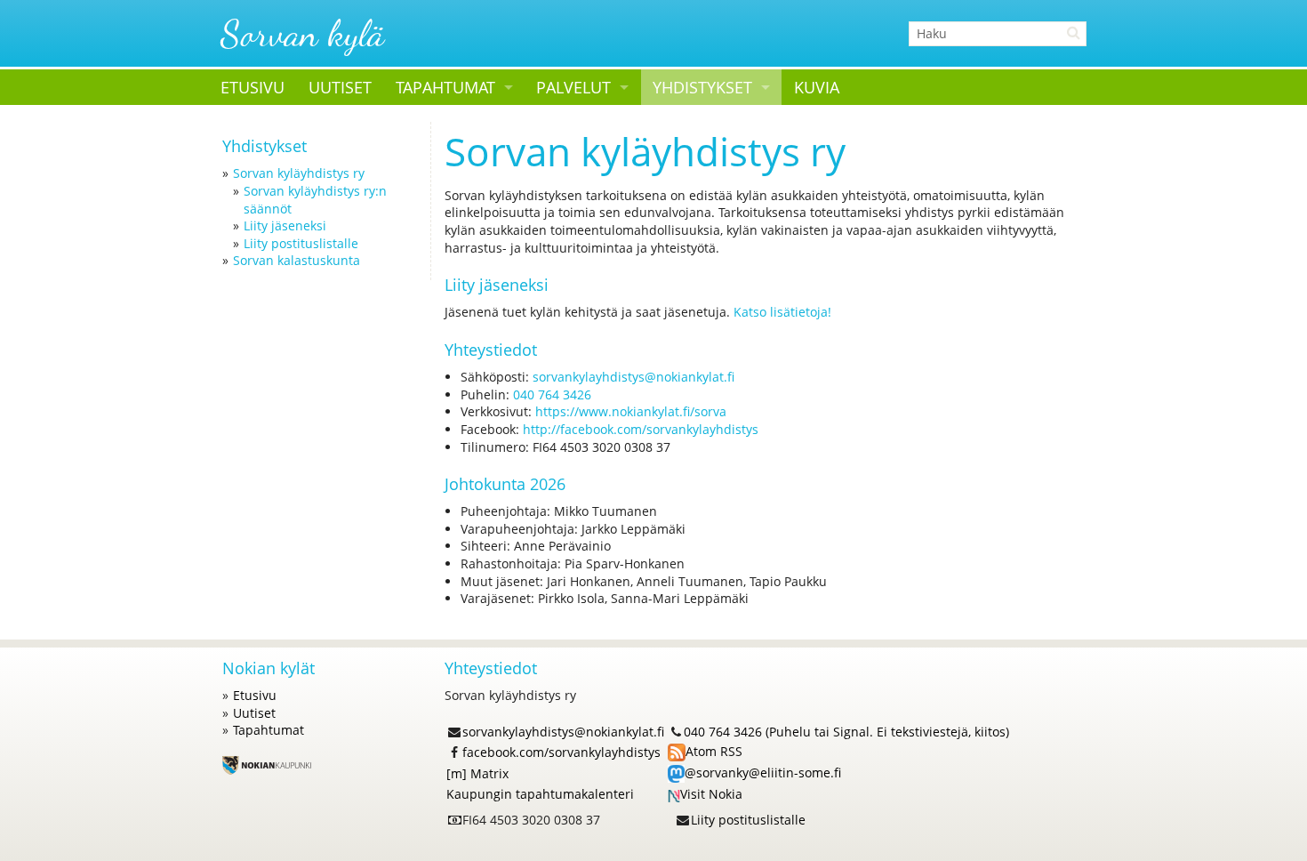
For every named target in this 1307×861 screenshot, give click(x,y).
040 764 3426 (552, 394)
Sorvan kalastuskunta (296, 260)
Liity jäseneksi (285, 225)
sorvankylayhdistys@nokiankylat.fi (633, 376)
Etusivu (253, 87)
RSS (731, 751)
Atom (701, 751)
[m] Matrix (477, 773)
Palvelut (573, 87)
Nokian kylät (268, 668)
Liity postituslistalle (301, 243)
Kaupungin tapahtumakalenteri (540, 793)
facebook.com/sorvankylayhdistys (561, 752)
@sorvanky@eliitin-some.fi (763, 772)
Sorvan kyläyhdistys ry (299, 173)
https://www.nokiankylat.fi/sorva (630, 411)
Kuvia (816, 87)
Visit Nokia (711, 793)
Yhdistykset (702, 87)
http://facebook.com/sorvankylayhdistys (640, 429)
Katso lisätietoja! (782, 311)
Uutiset (340, 87)
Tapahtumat (445, 87)
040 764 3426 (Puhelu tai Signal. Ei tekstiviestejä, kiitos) (846, 731)
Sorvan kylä (302, 33)
